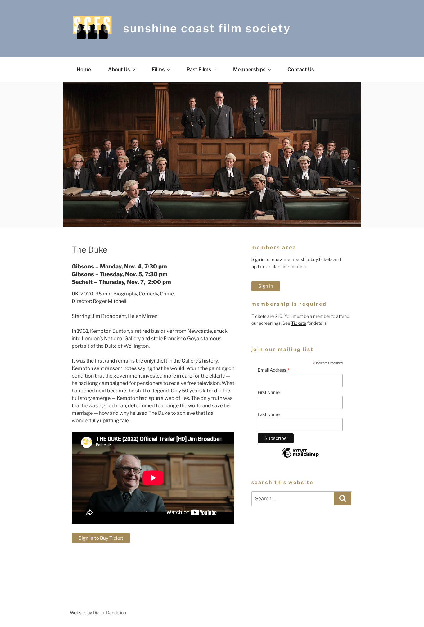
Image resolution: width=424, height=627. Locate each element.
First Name (269, 392)
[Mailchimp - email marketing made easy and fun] (300, 457)
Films (158, 69)
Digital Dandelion (109, 612)
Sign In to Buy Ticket (101, 538)
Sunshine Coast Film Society (207, 28)
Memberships (249, 69)
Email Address (274, 370)
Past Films (199, 69)
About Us (119, 69)
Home (84, 69)
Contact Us (300, 69)
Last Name (269, 414)
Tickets (298, 323)
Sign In (265, 286)
